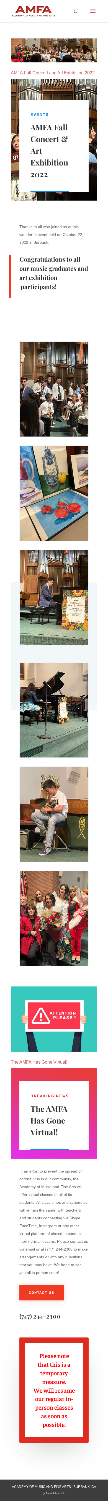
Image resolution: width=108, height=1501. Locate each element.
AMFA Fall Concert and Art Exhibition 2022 (53, 72)
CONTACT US (42, 1293)
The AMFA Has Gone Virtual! (39, 1062)
